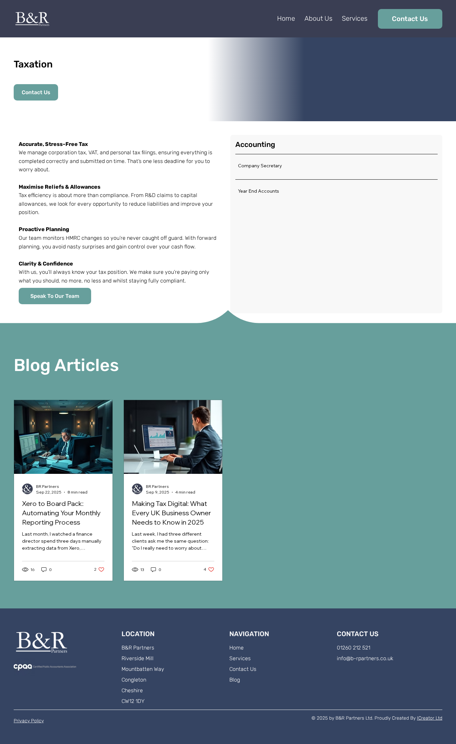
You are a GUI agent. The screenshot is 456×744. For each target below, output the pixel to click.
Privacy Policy (29, 721)
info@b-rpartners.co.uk (365, 658)
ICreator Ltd (429, 718)
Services (240, 658)
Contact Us (242, 669)
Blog (234, 680)
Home (236, 647)
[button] (354, 18)
